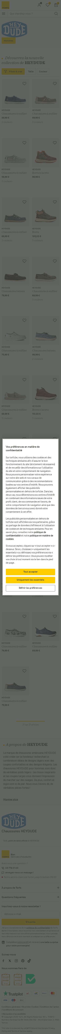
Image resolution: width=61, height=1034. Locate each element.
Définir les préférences (30, 588)
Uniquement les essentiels (30, 580)
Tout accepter (30, 572)
